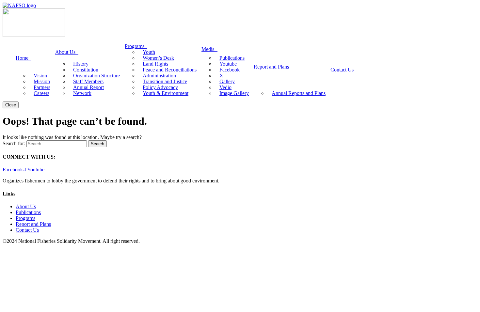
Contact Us (27, 230)
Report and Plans (33, 224)
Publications (28, 212)
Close (10, 104)
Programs (25, 218)
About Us (26, 206)
